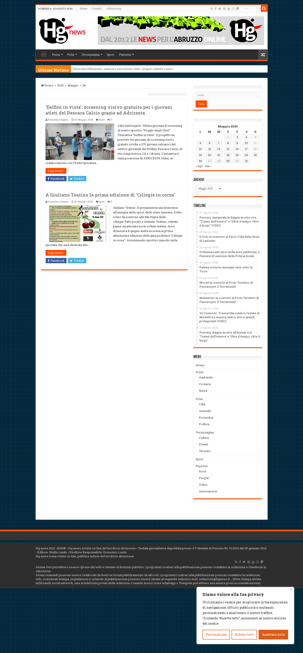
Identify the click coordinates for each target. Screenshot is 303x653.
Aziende (205, 411)
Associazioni (208, 491)
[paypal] (237, 8)
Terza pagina (90, 55)
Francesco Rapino (58, 119)
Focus (56, 55)
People (204, 478)
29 (228, 161)
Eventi (203, 444)
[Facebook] (215, 8)
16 (237, 149)
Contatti (97, 8)
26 (200, 161)
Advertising (113, 8)
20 (209, 155)
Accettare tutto (273, 634)
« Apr (199, 166)
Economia (206, 417)
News (203, 391)
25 (255, 155)
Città (202, 404)
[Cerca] (264, 8)
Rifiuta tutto (244, 634)
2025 (60, 85)
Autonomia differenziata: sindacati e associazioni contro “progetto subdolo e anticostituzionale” (131, 68)
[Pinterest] (224, 8)
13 (209, 149)
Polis (70, 55)
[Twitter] (220, 8)
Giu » (208, 166)
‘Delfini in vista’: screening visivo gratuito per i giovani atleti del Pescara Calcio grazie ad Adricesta (108, 110)
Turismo (205, 451)
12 (200, 149)
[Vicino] (291, 589)
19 (200, 155)
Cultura (204, 438)
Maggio (73, 85)
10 (246, 143)
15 (228, 149)
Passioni (125, 55)
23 (237, 155)
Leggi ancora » (56, 170)
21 (218, 155)
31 (246, 161)
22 (228, 155)
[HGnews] (62, 30)
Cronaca (205, 384)
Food (202, 471)
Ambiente (206, 377)
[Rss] (211, 8)
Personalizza (216, 634)
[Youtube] (228, 8)
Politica (204, 424)
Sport (110, 55)
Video (203, 485)
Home (83, 8)
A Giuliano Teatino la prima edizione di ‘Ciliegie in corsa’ (110, 195)
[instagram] (233, 8)
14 (218, 149)
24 (246, 155)
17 (246, 149)
